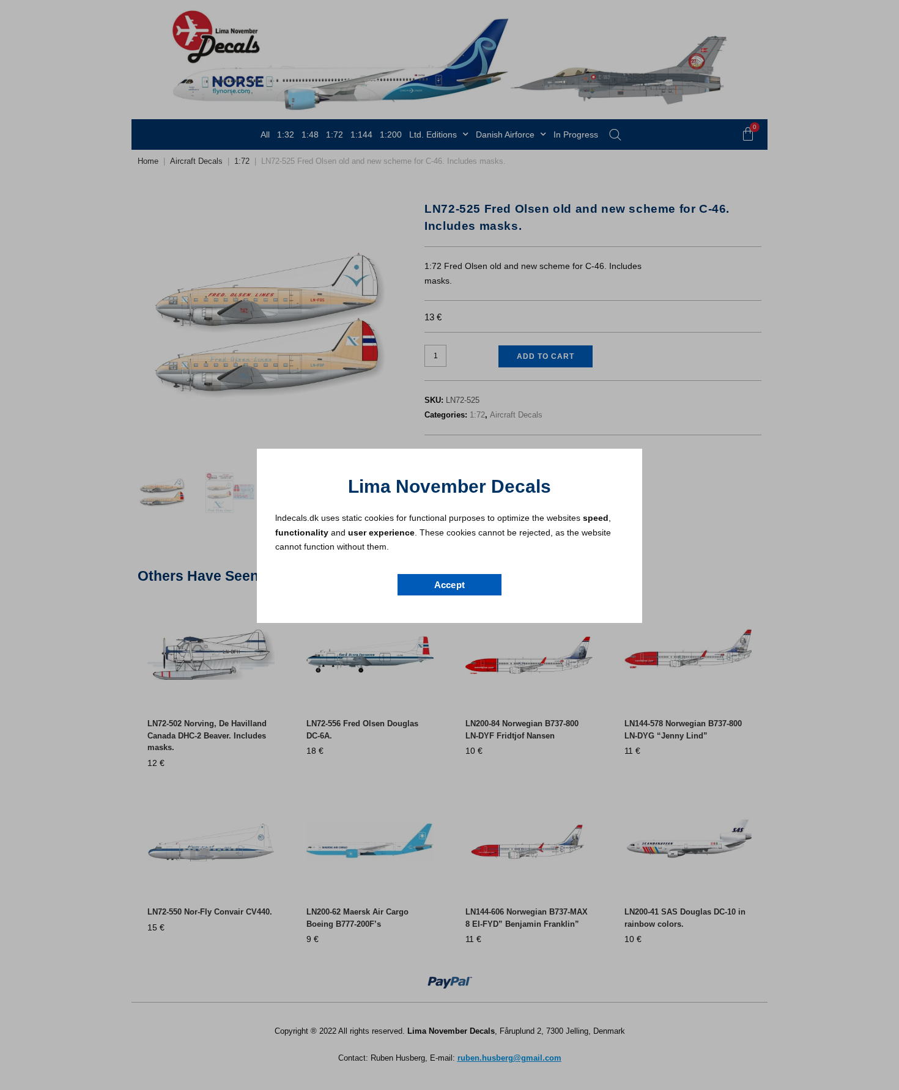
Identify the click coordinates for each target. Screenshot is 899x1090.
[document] (449, 545)
